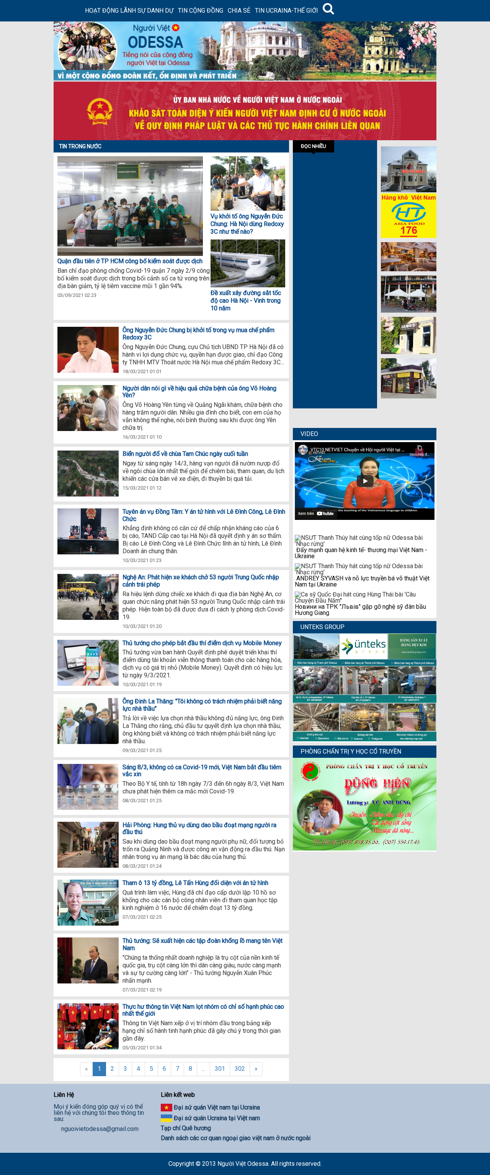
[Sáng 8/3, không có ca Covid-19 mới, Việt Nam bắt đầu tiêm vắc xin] (88, 787)
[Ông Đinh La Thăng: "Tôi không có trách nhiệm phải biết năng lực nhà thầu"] (88, 721)
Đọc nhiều (313, 146)
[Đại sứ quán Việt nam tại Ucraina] (408, 190)
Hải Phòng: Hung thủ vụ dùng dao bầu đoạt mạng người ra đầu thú (199, 828)
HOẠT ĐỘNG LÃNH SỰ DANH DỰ (129, 10)
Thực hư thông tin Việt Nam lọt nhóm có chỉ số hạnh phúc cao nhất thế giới (203, 1010)
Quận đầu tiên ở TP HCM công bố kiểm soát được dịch (130, 261)
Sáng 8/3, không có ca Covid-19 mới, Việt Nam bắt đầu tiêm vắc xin (201, 771)
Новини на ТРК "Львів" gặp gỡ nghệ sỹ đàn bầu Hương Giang (360, 609)
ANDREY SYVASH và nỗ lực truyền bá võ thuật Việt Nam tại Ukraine (362, 581)
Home (68, 10)
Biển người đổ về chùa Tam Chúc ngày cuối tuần (185, 453)
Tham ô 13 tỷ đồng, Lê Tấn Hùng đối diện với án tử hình (195, 883)
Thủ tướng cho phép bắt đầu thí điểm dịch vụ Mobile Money (202, 643)
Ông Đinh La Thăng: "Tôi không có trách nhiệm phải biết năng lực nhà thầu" (202, 705)
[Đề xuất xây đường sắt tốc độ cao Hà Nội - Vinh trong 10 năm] (248, 285)
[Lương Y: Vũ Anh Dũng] (364, 848)
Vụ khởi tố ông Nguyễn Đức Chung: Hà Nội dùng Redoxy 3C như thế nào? (247, 224)
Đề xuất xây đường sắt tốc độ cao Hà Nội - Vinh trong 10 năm (246, 300)
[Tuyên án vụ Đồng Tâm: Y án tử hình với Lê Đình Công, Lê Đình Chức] (88, 532)
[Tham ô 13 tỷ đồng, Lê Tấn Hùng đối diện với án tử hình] (88, 903)
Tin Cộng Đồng (200, 10)
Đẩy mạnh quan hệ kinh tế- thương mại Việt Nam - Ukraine (361, 553)
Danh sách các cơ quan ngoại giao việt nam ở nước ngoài (235, 1138)
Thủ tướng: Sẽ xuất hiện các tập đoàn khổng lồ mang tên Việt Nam (202, 944)
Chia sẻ (239, 10)
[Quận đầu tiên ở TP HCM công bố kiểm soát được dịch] (248, 208)
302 (240, 1068)
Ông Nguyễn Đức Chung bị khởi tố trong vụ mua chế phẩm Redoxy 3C (198, 333)
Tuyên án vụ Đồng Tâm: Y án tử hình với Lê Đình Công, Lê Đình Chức (203, 515)
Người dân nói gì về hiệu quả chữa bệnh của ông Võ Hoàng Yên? (199, 392)
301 (220, 1068)
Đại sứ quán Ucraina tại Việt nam (217, 1118)
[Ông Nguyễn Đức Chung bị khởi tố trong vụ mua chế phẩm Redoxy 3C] (88, 350)
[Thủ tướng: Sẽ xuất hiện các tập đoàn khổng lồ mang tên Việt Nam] (88, 961)
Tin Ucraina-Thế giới (286, 10)
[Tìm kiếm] (328, 10)
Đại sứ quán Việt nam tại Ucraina (217, 1107)
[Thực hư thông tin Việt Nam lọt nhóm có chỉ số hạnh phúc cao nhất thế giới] (88, 1026)
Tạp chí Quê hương (186, 1128)
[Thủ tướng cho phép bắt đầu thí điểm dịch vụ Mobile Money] (88, 663)
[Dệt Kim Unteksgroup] (364, 739)
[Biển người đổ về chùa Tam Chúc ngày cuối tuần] (88, 474)
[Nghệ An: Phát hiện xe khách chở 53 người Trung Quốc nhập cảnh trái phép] (88, 597)
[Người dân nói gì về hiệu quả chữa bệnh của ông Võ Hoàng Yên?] (88, 408)
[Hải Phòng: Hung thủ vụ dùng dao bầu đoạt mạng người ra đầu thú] (88, 845)
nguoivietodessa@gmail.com (100, 1129)
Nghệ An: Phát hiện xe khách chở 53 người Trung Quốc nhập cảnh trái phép (200, 581)
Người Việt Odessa (242, 1163)
